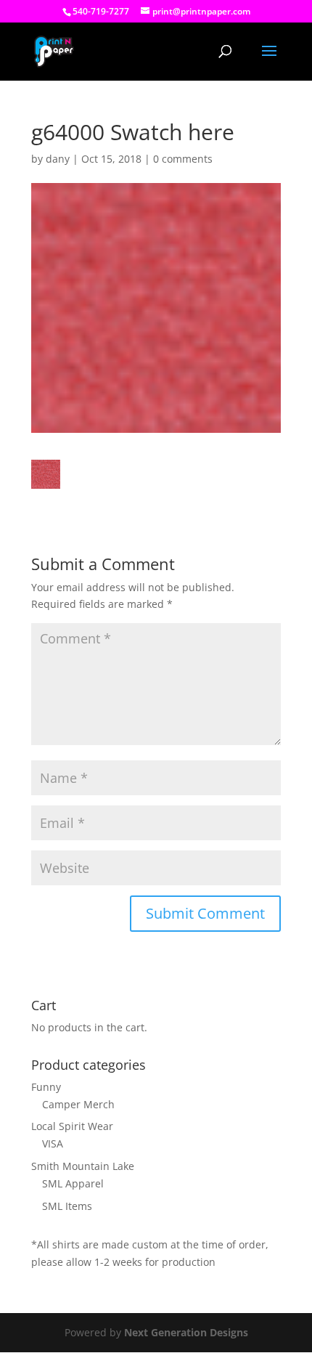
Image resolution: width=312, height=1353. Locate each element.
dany (58, 159)
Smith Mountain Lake (82, 1166)
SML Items (67, 1206)
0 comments (183, 159)
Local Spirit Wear (72, 1126)
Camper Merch (78, 1104)
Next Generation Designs (186, 1332)
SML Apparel (73, 1183)
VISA (52, 1143)
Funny (46, 1087)
